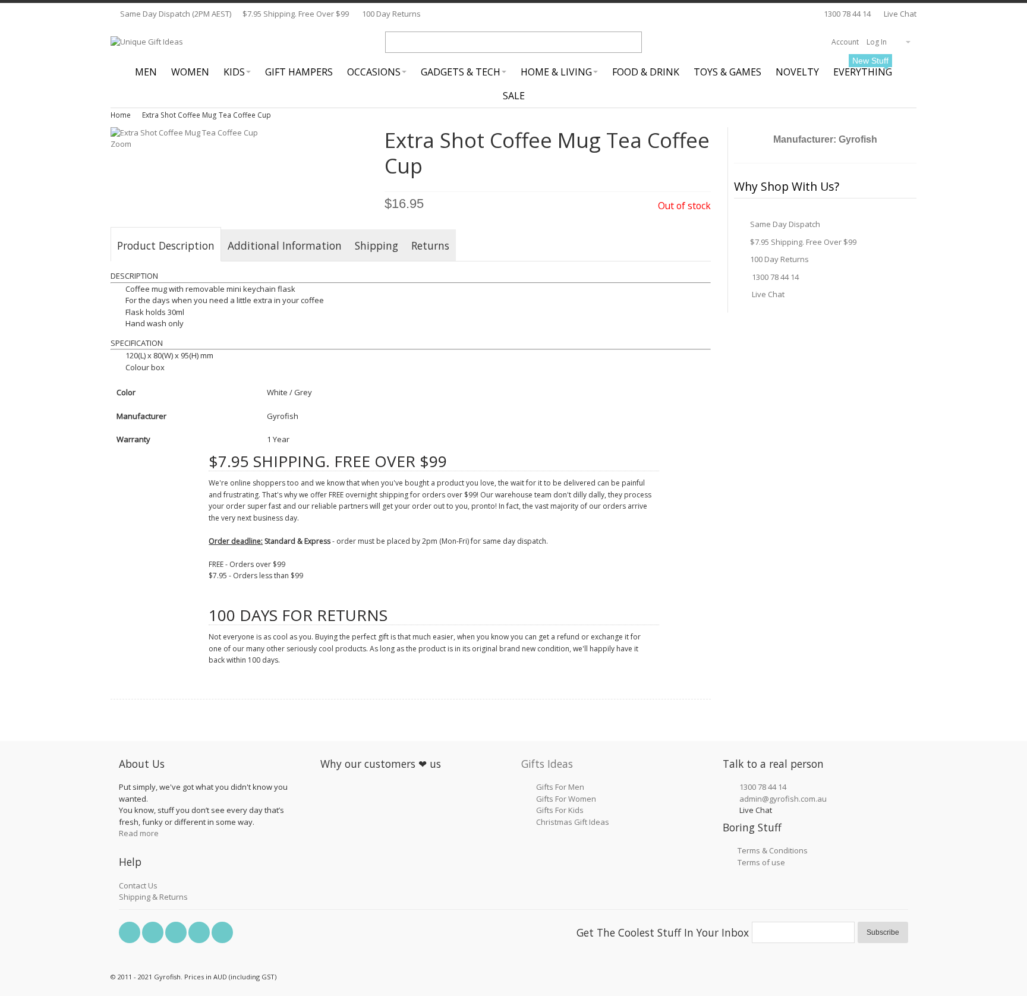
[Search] (631, 42)
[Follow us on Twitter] (153, 932)
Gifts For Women (566, 798)
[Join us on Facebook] (130, 932)
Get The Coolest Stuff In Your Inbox (662, 932)
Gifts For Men (560, 786)
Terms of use (761, 862)
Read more (139, 833)
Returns (430, 245)
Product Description (166, 245)
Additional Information (285, 245)
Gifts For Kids (560, 810)
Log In (877, 42)
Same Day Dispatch (785, 224)
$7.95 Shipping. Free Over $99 (296, 13)
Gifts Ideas (547, 764)
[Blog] (222, 932)
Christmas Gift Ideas (572, 822)
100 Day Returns (391, 13)
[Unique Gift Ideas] (147, 42)
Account (845, 42)
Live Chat (899, 13)
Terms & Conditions (773, 850)
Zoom (121, 143)
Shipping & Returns (153, 896)
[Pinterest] (176, 932)
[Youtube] (200, 932)
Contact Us (138, 885)
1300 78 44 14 (847, 13)
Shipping (376, 245)
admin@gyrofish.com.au (783, 798)
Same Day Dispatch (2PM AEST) (174, 13)
